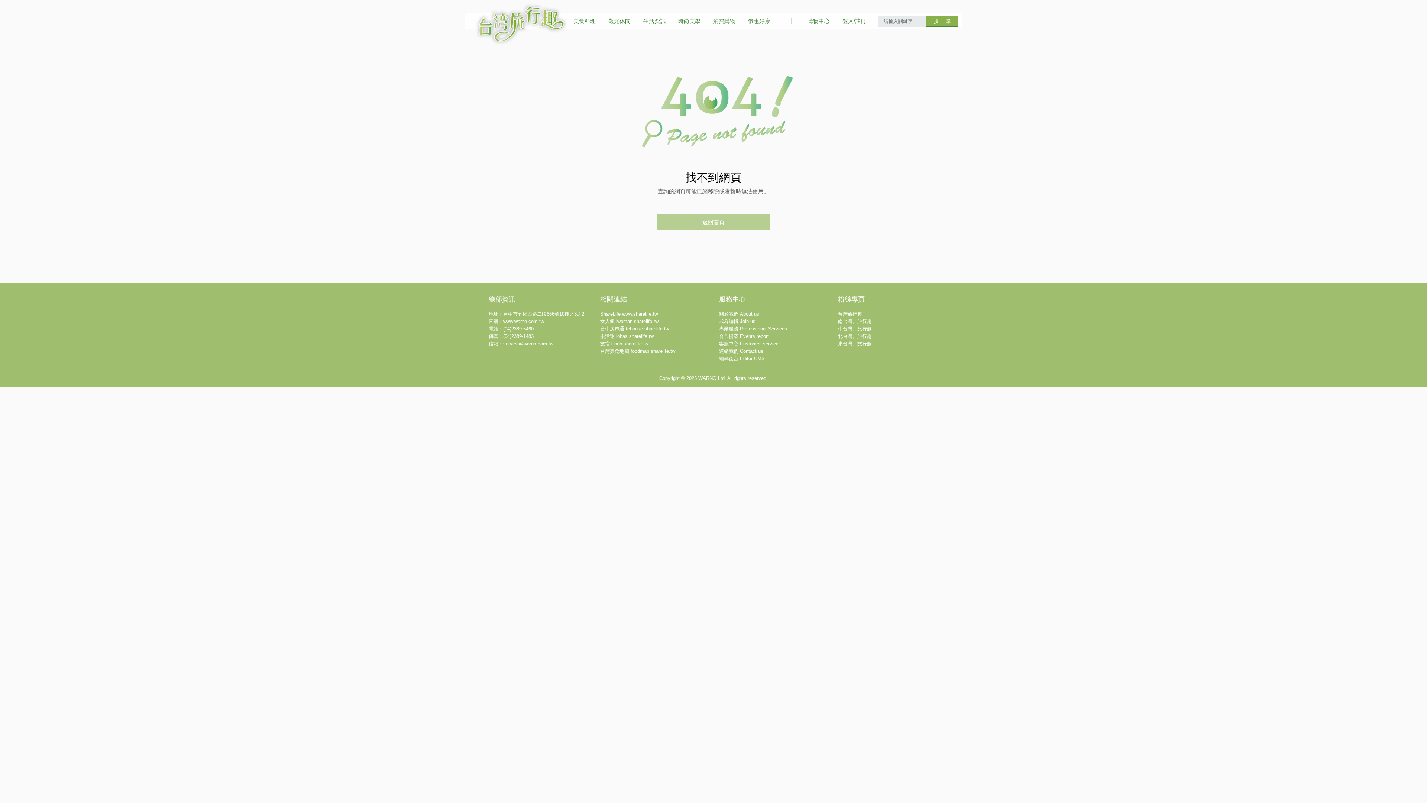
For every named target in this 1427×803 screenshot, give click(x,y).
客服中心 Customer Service (749, 343)
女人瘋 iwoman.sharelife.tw (629, 321)
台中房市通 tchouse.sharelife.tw (634, 329)
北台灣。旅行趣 (855, 336)
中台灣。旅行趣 (855, 329)
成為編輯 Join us (737, 321)
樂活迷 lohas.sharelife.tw (627, 336)
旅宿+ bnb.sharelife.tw (624, 343)
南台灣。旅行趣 (855, 321)
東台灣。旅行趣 (855, 343)
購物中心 (819, 21)
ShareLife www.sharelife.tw (629, 314)
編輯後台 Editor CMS (742, 358)
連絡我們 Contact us (741, 351)
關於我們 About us (739, 314)
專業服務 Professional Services (753, 329)
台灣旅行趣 (850, 314)
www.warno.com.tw (523, 321)
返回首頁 (713, 222)
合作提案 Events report (744, 336)
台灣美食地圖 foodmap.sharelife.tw (637, 351)
